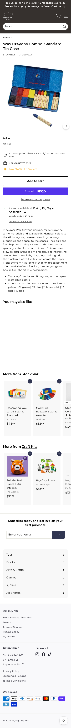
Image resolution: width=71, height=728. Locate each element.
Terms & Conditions (14, 680)
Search (7, 622)
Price (6, 138)
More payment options (35, 199)
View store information (20, 221)
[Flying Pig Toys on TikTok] (50, 654)
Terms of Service (12, 627)
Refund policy (11, 631)
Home (6, 37)
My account (10, 636)
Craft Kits (29, 446)
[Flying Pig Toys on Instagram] (37, 654)
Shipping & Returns (14, 675)
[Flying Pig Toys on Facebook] (43, 654)
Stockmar (9, 54)
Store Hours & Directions (17, 617)
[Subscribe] (58, 535)
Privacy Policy (11, 671)
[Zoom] (66, 126)
